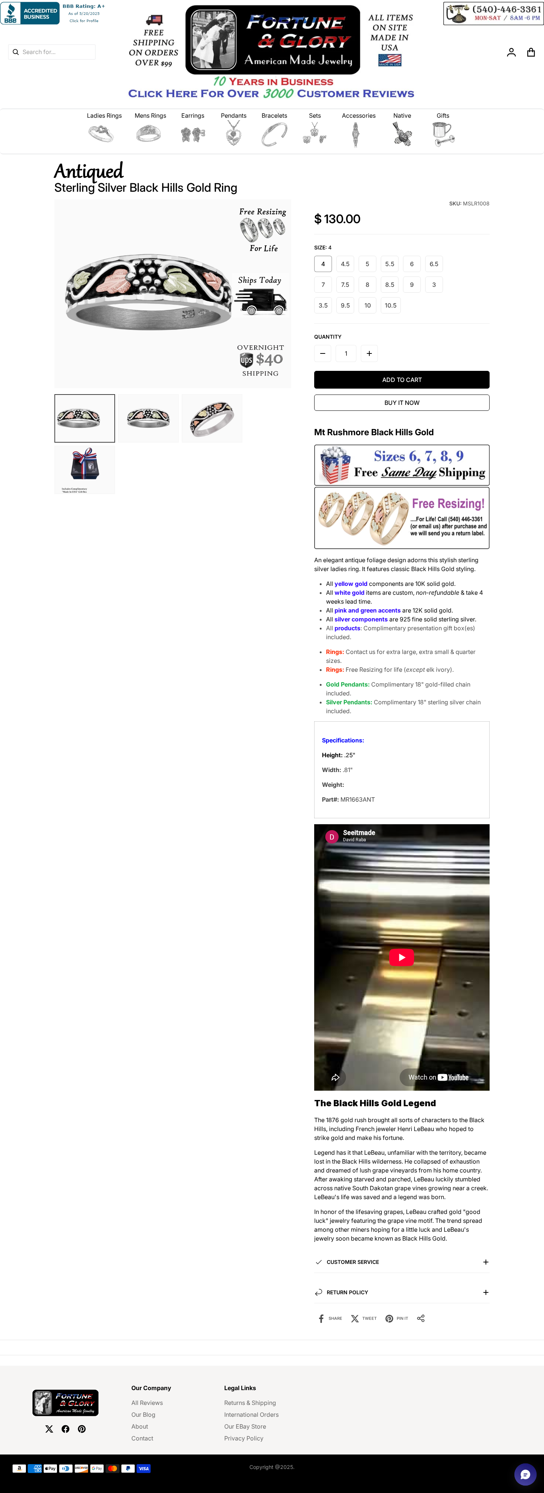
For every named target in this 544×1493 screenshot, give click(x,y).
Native (402, 115)
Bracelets (274, 115)
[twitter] (49, 1429)
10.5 (391, 305)
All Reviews (147, 1402)
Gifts (443, 115)
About (139, 1426)
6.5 (434, 264)
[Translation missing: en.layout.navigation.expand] (104, 134)
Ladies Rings (104, 115)
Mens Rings (150, 115)
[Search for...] (16, 52)
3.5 (323, 305)
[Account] (511, 52)
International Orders (251, 1414)
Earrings (192, 115)
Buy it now (402, 402)
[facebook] (65, 1429)
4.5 (345, 264)
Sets (315, 115)
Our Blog (143, 1414)
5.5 (389, 264)
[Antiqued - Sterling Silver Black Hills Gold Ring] (84, 418)
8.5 (389, 284)
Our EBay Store (245, 1426)
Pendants (233, 115)
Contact (142, 1438)
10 (368, 305)
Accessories (359, 115)
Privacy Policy (243, 1438)
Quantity (328, 336)
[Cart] (531, 52)
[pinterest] (81, 1429)
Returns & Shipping (250, 1402)
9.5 (345, 305)
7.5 (345, 284)
